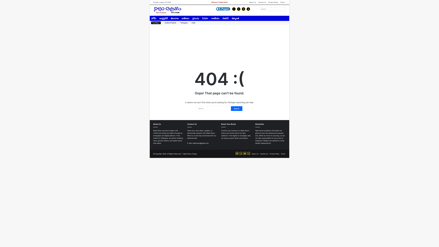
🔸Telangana (183, 23)
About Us (252, 2)
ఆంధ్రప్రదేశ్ (163, 18)
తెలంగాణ (175, 18)
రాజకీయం (215, 18)
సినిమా (205, 18)
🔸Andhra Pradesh (169, 23)
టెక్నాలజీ (235, 18)
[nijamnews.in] (167, 10)
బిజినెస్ (226, 18)
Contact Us (262, 2)
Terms (282, 2)
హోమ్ (153, 18)
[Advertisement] (219, 44)
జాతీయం (185, 18)
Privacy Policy (273, 2)
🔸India (192, 23)
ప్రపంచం (195, 18)
